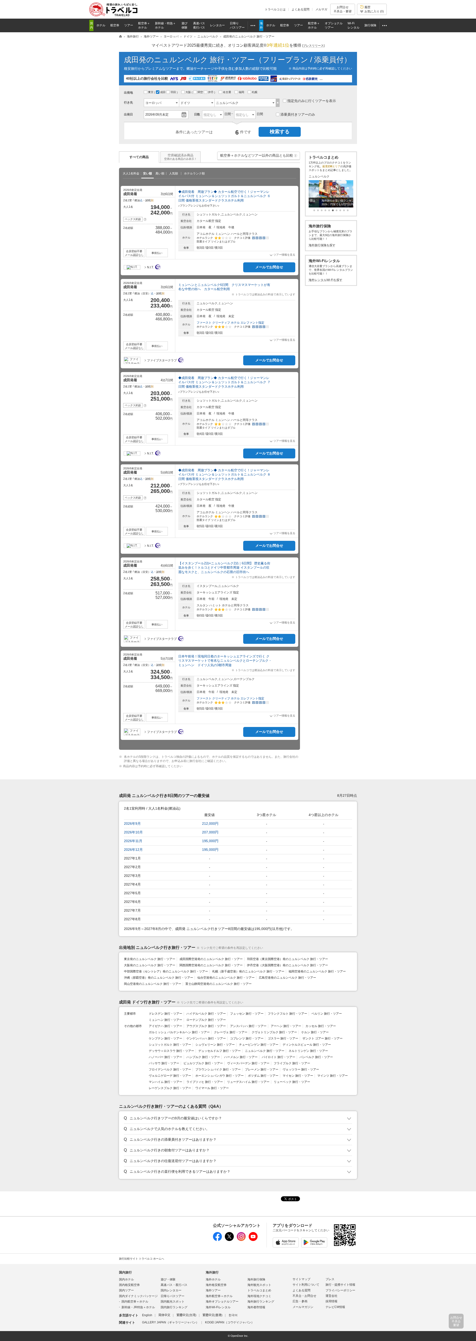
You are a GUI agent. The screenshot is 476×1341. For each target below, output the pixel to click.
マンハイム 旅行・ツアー (165, 1082)
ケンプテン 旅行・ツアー (165, 1038)
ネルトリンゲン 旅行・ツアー (308, 1051)
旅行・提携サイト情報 (340, 1284)
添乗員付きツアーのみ (297, 114)
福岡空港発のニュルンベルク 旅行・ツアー (317, 971)
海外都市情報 (256, 1307)
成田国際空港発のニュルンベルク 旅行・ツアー (211, 959)
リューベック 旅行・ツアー (292, 1082)
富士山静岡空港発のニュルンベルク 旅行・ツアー (218, 984)
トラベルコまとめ (259, 1290)
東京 (151, 92)
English (147, 1315)
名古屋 (227, 92)
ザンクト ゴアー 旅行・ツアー (322, 1038)
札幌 (255, 92)
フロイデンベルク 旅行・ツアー (170, 1069)
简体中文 (164, 1315)
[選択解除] (278, 103)
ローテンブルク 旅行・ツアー (206, 1020)
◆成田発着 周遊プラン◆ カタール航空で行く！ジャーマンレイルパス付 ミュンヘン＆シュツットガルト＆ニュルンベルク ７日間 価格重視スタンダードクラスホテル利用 (224, 382)
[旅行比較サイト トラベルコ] (120, 36)
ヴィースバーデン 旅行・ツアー (248, 1063)
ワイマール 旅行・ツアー (212, 1088)
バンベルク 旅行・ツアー (316, 1057)
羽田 (174, 92)
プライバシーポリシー (340, 1290)
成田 (163, 92)
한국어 (233, 1315)
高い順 (159, 173)
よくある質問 (300, 9)
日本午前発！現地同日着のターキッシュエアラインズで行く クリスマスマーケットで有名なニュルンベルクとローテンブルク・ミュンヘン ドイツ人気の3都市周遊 (225, 660)
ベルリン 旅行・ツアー (326, 1013)
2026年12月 (133, 850)
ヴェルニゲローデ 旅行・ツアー (170, 1075)
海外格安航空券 (216, 1285)
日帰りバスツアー (172, 1296)
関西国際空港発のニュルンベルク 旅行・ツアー (211, 965)
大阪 (188, 92)
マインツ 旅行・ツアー (332, 1075)
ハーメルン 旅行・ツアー (241, 1057)
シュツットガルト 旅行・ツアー (170, 1044)
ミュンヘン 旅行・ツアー (165, 1020)
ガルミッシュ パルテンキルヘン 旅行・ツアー (179, 1032)
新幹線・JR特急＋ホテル (138, 1307)
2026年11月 (133, 841)
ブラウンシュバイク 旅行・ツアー (218, 1069)
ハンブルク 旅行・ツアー (203, 1057)
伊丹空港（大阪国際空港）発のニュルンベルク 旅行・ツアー (287, 965)
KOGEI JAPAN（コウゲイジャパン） (229, 1322)
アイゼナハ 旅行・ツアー (165, 1026)
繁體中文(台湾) (186, 1315)
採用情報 (331, 1301)
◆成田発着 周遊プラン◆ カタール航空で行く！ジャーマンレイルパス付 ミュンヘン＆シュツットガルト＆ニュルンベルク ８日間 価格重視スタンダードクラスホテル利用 (224, 474)
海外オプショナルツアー (222, 1301)
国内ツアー (126, 1290)
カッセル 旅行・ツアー (320, 1026)
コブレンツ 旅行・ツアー (247, 1038)
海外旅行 (212, 1272)
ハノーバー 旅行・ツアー (165, 1057)
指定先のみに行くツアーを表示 (311, 101)
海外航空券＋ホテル (219, 1296)
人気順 (173, 173)
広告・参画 (300, 1301)
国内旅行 (125, 1272)
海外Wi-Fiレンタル (218, 1307)
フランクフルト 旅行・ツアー (287, 1013)
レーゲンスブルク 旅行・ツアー (170, 1088)
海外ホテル (213, 1279)
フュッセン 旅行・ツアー (247, 1013)
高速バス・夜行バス (174, 1285)
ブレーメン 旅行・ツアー (261, 1069)
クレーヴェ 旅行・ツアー (230, 1032)
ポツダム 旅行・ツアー (263, 1075)
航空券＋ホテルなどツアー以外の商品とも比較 (259, 156)
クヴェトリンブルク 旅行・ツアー (274, 1032)
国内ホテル (126, 1279)
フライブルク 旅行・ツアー (292, 1063)
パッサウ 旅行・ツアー (164, 1063)
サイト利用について (306, 1284)
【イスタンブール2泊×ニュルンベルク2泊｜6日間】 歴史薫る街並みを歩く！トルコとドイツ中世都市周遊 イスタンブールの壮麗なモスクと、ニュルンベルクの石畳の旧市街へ (224, 567)
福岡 (242, 92)
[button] (295, 155)
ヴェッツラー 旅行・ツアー (301, 1069)
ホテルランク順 (194, 173)
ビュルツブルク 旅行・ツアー (203, 1063)
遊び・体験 (168, 1279)
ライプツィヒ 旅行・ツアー (204, 1082)
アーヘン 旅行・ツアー (286, 1026)
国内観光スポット (172, 1301)
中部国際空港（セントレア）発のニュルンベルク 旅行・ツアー (166, 971)
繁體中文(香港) (212, 1315)
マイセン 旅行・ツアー (298, 1075)
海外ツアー (213, 1290)
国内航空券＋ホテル (134, 1301)
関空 (201, 92)
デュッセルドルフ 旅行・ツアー (219, 1051)
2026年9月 (132, 823)
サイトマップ (301, 1279)
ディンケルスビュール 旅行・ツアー (307, 1044)
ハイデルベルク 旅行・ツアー (206, 1013)
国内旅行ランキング (174, 1307)
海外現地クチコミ (259, 1296)
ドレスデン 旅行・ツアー (165, 1013)
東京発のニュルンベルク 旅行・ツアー (149, 959)
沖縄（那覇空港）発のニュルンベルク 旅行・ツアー (158, 977)
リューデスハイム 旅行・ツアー (248, 1082)
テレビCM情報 (335, 1307)
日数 (197, 114)
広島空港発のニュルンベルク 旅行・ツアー (287, 977)
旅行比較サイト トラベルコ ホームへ (141, 1258)
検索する (280, 131)
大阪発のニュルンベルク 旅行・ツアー (149, 965)
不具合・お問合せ (304, 1296)
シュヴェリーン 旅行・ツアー (215, 1044)
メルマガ (321, 9)
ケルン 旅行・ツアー (315, 1032)
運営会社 (331, 1296)
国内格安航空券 (129, 1285)
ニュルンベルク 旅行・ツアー (264, 1051)
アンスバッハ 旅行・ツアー (248, 1026)
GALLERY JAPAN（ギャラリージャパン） (170, 1322)
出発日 (128, 114)
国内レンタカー (171, 1290)
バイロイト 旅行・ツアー (278, 1057)
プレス (330, 1279)
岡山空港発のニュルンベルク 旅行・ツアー (152, 984)
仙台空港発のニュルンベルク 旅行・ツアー (226, 977)
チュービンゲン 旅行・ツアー (258, 1044)
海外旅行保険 (256, 1279)
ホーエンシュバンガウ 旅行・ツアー (219, 1075)
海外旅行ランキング (260, 1301)
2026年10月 (133, 832)
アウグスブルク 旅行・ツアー (206, 1026)
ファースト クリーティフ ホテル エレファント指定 (230, 322)
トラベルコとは (275, 9)
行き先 (128, 102)
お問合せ (343, 9)
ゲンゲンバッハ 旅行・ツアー (206, 1038)
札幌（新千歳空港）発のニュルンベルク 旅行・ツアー (248, 971)
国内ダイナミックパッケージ (138, 1296)
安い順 (147, 173)
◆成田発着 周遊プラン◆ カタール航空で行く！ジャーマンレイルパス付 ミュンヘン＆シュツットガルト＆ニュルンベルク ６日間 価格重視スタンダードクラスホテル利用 (224, 196)
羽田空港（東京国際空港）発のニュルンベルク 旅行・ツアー (287, 959)
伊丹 (211, 92)
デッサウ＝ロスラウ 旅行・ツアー (171, 1051)
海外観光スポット (259, 1285)
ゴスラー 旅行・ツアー (283, 1038)
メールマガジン (303, 1307)
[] (313, 45)
